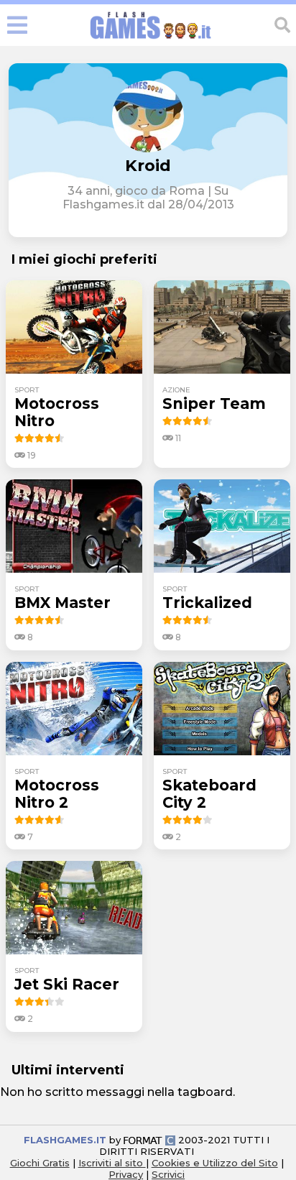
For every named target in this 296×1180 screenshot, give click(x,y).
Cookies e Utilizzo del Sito (215, 1163)
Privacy (125, 1174)
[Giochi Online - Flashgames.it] (150, 39)
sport (26, 390)
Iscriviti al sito (112, 1163)
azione (176, 390)
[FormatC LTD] (149, 1140)
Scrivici (168, 1174)
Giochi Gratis (40, 1163)
